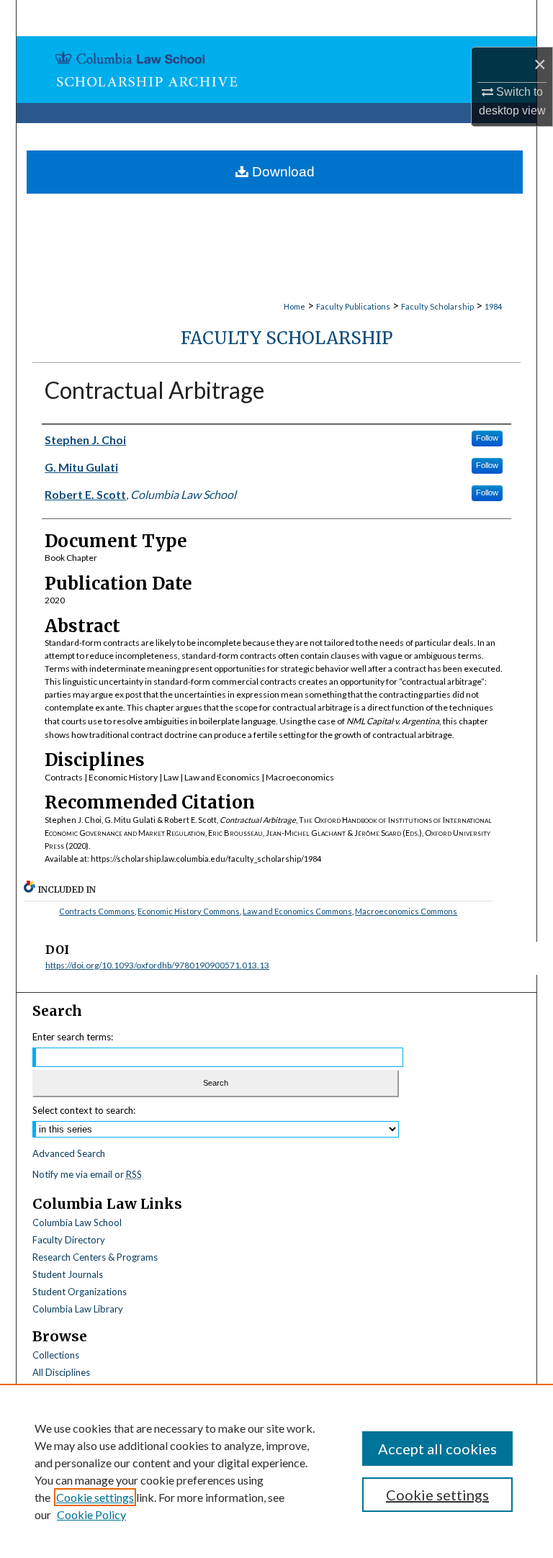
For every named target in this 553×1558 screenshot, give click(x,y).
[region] (276, 1471)
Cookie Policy (91, 1514)
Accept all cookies (437, 1448)
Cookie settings (95, 1497)
